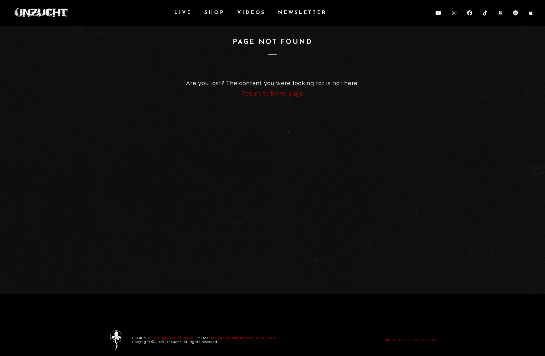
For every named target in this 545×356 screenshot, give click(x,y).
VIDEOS (251, 12)
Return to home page (272, 93)
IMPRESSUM (396, 340)
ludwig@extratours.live (172, 338)
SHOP (214, 12)
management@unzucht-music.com (243, 338)
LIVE (183, 12)
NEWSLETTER (302, 12)
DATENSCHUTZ (426, 340)
